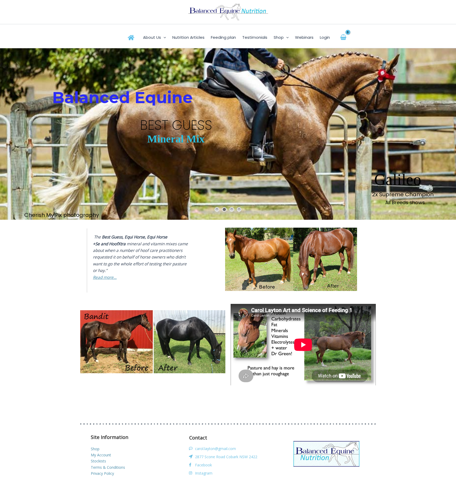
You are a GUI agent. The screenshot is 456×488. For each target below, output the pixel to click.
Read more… (105, 277)
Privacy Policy (102, 473)
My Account (101, 454)
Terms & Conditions (108, 467)
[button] (163, 37)
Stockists (98, 460)
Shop (95, 448)
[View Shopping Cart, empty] (343, 37)
